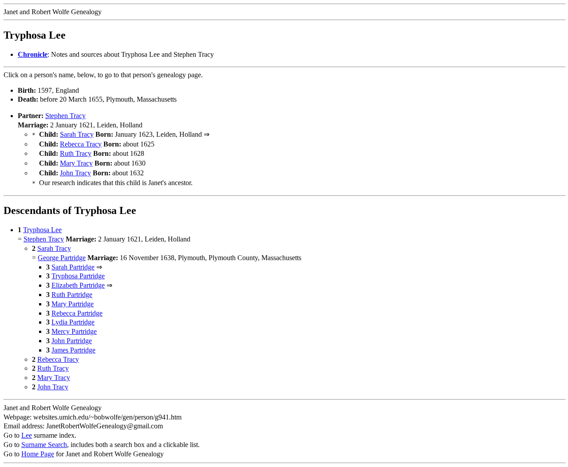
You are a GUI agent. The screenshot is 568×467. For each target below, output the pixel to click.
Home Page (37, 454)
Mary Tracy (76, 163)
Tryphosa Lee (42, 230)
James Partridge (73, 350)
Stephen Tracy (65, 115)
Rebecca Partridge (77, 313)
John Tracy (75, 173)
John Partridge (71, 340)
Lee (26, 435)
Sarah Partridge (73, 267)
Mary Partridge (72, 304)
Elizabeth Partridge (78, 285)
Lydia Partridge (73, 322)
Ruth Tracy (75, 153)
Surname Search (44, 444)
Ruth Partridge (71, 294)
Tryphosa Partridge (78, 276)
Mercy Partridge (74, 331)
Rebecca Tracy (81, 144)
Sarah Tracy (77, 134)
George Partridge (62, 257)
